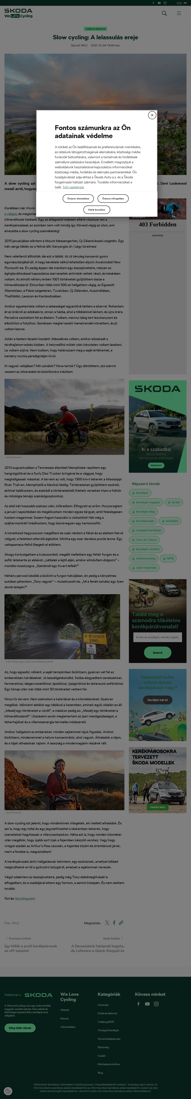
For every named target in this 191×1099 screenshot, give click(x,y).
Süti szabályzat (73, 187)
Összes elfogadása (113, 198)
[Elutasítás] (152, 115)
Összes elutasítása (78, 198)
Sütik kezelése (96, 210)
